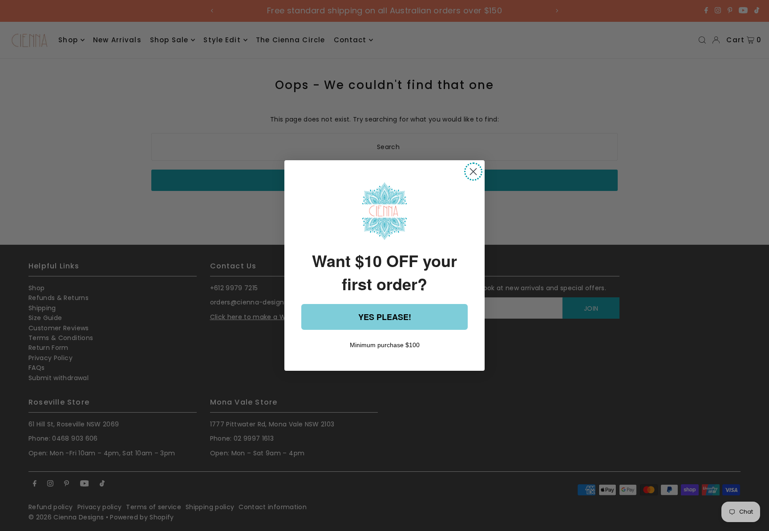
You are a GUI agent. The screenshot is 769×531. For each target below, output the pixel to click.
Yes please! (384, 317)
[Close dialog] (473, 171)
